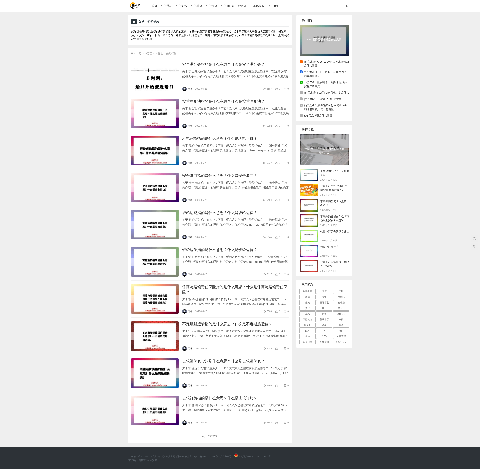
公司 (324, 296)
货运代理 (307, 341)
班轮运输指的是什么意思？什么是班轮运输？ (219, 138)
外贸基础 (166, 6)
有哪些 (341, 302)
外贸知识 (181, 6)
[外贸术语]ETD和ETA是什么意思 (323, 99)
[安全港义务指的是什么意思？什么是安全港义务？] (154, 76)
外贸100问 (227, 6)
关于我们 (273, 6)
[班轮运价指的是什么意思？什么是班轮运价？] (154, 262)
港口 (341, 330)
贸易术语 (324, 319)
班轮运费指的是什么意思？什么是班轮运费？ (219, 212)
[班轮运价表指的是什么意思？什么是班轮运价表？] (154, 373)
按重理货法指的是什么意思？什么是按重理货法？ (223, 101)
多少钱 (341, 308)
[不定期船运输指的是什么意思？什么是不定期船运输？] (154, 336)
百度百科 (143, 460)
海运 (307, 296)
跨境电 (341, 296)
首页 (154, 6)
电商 (324, 308)
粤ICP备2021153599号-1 (207, 456)
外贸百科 (149, 53)
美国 (341, 291)
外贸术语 (211, 6)
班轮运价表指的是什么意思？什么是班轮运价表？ (223, 361)
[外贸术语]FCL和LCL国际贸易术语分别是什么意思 (326, 63)
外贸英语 (196, 6)
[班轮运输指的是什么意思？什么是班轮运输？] (154, 150)
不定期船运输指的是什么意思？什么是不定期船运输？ (227, 323)
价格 (307, 336)
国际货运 (307, 319)
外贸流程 (341, 336)
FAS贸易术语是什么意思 (318, 115)
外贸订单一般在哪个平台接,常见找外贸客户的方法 (325, 84)
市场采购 (258, 6)
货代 (307, 308)
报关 (307, 302)
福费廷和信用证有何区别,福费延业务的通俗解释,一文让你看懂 (325, 107)
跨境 (324, 325)
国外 (307, 330)
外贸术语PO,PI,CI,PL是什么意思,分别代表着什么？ (325, 74)
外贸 (324, 291)
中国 (341, 319)
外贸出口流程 (342, 341)
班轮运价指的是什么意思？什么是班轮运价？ (219, 249)
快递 (324, 313)
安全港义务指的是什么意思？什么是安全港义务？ (223, 64)
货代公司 (341, 313)
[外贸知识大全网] (135, 7)
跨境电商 (307, 291)
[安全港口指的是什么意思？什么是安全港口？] (154, 187)
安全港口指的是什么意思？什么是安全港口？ (219, 175)
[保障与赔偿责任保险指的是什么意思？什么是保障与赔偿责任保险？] (154, 299)
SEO (324, 336)
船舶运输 (171, 53)
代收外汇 (243, 6)
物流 (160, 53)
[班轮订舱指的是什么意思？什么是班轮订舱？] (154, 410)
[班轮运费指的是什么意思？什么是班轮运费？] (154, 224)
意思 (307, 313)
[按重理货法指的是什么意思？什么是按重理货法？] (154, 113)
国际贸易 (324, 302)
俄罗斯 (307, 325)
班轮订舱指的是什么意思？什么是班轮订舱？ (219, 398)
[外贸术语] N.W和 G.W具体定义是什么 (326, 92)
